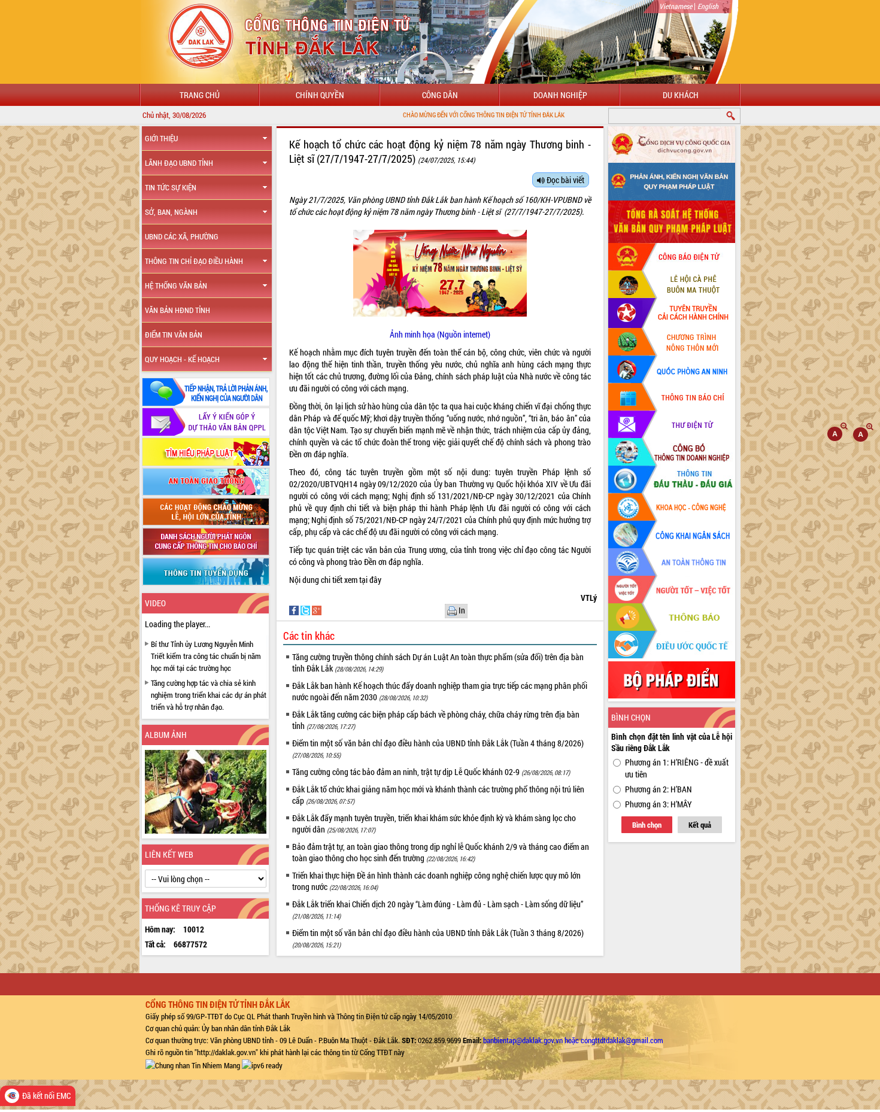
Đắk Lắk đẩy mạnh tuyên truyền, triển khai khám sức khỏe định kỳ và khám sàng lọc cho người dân (434, 823)
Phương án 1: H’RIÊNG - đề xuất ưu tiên (677, 768)
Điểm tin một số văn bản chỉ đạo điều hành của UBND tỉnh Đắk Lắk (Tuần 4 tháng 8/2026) (438, 748)
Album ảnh (166, 734)
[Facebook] (295, 609)
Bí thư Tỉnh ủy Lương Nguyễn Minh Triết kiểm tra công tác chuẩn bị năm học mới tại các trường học (206, 656)
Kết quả (699, 824)
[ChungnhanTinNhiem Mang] (192, 1064)
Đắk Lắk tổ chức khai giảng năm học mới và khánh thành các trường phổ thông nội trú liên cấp (438, 794)
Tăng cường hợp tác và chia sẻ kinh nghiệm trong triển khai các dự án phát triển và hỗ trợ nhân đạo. (208, 694)
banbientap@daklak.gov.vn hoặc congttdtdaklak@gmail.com (573, 1040)
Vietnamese (675, 6)
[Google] (316, 609)
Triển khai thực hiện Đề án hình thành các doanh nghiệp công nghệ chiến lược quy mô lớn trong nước (436, 881)
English (707, 6)
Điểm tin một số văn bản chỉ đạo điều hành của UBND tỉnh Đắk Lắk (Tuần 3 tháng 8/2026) (438, 938)
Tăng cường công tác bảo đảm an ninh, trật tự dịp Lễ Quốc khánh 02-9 (431, 771)
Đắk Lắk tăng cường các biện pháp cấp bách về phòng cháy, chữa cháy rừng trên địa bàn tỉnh (435, 720)
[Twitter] (306, 609)
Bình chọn (646, 824)
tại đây (370, 579)
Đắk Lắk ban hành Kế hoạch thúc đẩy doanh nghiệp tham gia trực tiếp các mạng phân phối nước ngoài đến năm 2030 (439, 691)
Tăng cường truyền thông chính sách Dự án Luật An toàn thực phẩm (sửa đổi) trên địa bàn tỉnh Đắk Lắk (438, 662)
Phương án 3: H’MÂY (658, 804)
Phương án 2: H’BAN (658, 789)
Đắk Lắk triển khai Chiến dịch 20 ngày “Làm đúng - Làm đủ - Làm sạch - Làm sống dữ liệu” (437, 909)
